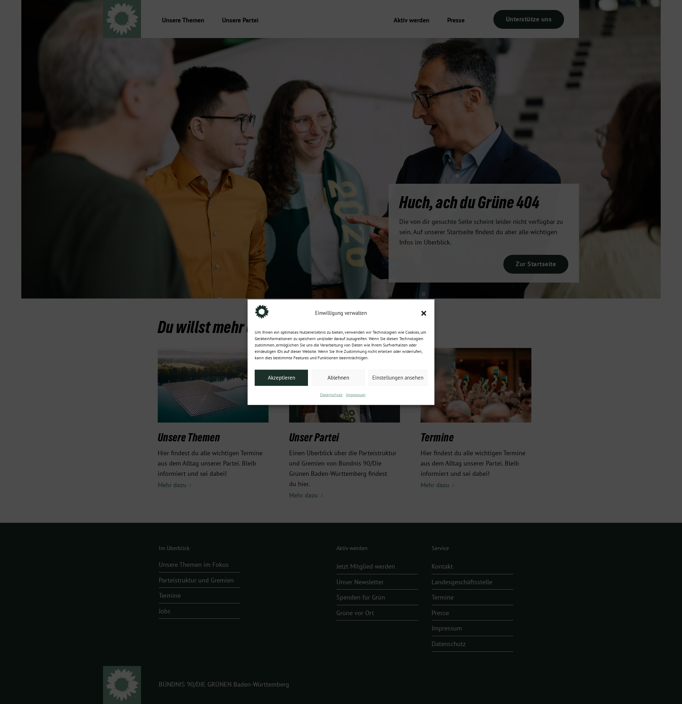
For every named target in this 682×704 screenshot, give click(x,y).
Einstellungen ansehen (397, 378)
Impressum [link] (356, 394)
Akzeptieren (281, 378)
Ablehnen (338, 378)
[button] (423, 313)
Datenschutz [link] (331, 394)
